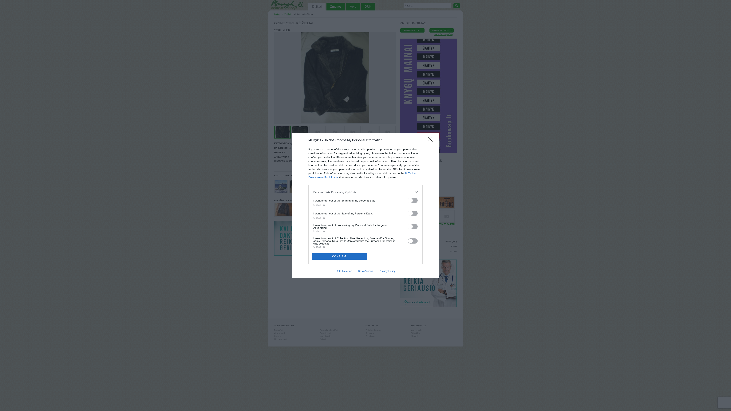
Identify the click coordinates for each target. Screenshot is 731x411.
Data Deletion (344, 270)
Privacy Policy (387, 270)
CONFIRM (339, 256)
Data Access (365, 270)
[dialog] (365, 205)
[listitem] (365, 192)
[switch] (413, 200)
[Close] (431, 140)
